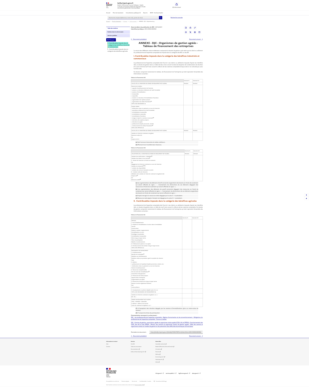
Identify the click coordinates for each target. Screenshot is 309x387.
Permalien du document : (139, 332)
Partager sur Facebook (185, 32)
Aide (107, 344)
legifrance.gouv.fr (183, 373)
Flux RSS (133, 344)
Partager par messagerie (199, 32)
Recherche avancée (177, 17)
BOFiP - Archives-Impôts (156, 13)
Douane (157, 351)
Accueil (108, 13)
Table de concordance (136, 346)
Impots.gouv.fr (158, 359)
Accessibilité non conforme (112, 381)
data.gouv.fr (195, 373)
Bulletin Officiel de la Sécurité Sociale (164, 346)
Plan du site (134, 381)
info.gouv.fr (158, 373)
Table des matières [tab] (113, 28)
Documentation (134, 349)
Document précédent (140, 39)
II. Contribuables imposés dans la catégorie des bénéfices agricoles (117, 50)
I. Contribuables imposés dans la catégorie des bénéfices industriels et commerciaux (119, 45)
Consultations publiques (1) (133, 13)
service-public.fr (170, 373)
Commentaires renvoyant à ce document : (144, 315)
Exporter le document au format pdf (185, 27)
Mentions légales (125, 381)
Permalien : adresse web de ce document (195, 27)
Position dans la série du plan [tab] (115, 32)
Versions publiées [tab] (112, 35)
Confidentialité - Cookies (145, 381)
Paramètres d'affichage (161, 381)
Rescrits (145, 13)
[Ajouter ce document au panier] (190, 27)
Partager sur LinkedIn (195, 32)
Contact (108, 346)
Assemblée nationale (160, 344)
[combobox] (133, 17)
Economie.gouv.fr (159, 357)
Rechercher (160, 17)
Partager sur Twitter (190, 32)
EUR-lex (157, 354)
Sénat (156, 362)
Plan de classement (118, 13)
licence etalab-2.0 (139, 385)
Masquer (112, 40)
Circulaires (157, 349)
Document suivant (195, 39)
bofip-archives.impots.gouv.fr (137, 351)
